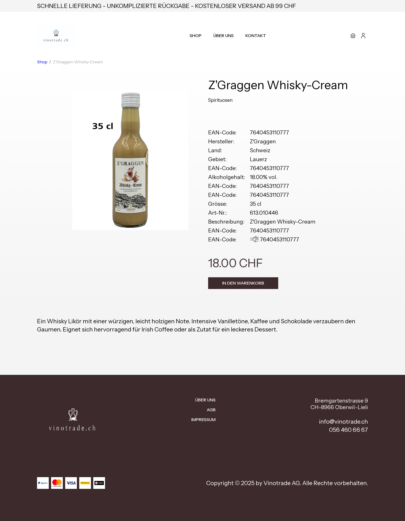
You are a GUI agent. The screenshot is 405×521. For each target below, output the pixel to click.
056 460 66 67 (348, 429)
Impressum (203, 419)
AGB (211, 409)
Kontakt (255, 35)
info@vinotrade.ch (343, 421)
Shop (196, 35)
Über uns (223, 35)
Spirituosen (220, 100)
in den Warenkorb (243, 283)
